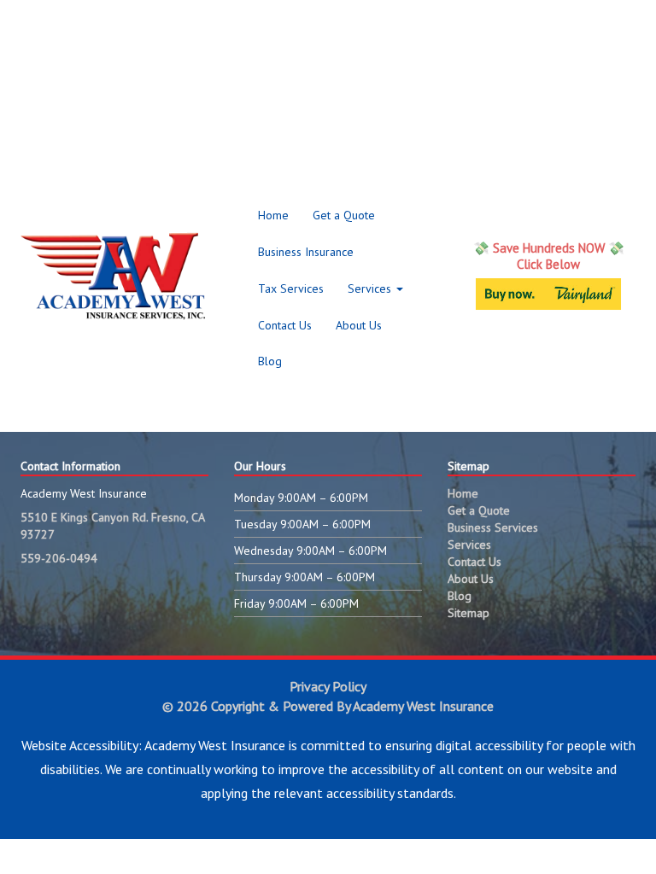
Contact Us (285, 325)
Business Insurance (306, 251)
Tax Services (291, 288)
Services (371, 288)
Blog (270, 361)
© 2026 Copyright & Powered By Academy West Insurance (328, 705)
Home (273, 215)
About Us (359, 325)
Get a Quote (344, 215)
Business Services (493, 527)
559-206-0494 (58, 558)
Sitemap (468, 613)
